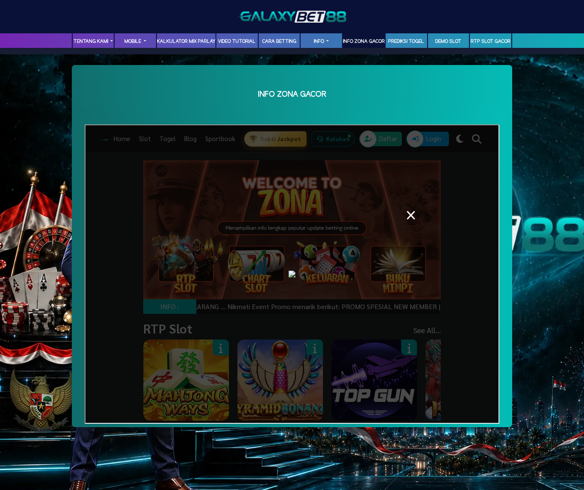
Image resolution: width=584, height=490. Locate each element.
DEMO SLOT (448, 41)
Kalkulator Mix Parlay (186, 41)
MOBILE (133, 41)
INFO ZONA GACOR (364, 41)
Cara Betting (279, 41)
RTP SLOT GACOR (490, 41)
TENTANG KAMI (91, 41)
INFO (319, 41)
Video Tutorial (237, 41)
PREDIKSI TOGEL (406, 41)
